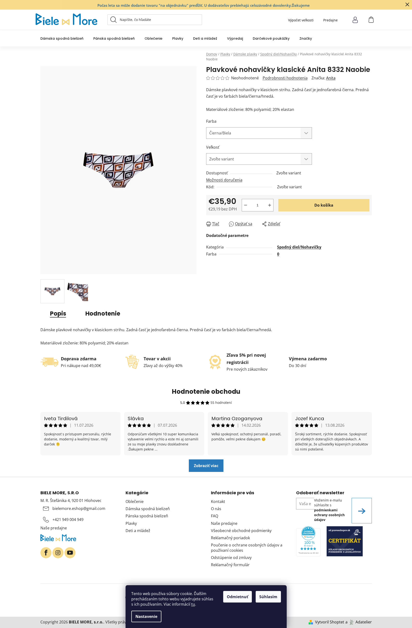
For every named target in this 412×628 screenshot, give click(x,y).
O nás (216, 508)
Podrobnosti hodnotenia (285, 78)
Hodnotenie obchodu (206, 391)
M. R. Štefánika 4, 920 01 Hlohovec (70, 500)
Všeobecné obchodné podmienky (241, 530)
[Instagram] (57, 552)
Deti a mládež (138, 530)
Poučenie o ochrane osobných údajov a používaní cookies (246, 547)
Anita (331, 78)
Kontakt (218, 501)
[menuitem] (62, 38)
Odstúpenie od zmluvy (231, 557)
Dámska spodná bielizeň (148, 508)
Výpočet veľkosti (301, 20)
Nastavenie (146, 616)
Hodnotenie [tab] (102, 313)
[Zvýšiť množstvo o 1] (269, 205)
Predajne (330, 20)
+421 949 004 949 (67, 519)
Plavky (131, 523)
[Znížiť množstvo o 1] (245, 205)
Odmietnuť (237, 596)
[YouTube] (70, 552)
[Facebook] (45, 552)
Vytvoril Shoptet (329, 622)
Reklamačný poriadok (230, 537)
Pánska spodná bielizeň (147, 516)
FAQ (214, 516)
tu (193, 604)
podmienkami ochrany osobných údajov (329, 515)
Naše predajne (53, 528)
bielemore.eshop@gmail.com (78, 508)
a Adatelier (358, 622)
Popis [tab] (58, 313)
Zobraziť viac (206, 465)
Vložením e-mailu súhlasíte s (329, 510)
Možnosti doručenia (224, 180)
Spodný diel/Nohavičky (299, 247)
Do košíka (323, 205)
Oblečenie (135, 501)
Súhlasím (268, 596)
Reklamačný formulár (230, 564)
